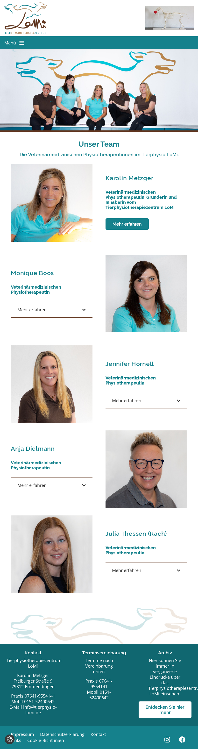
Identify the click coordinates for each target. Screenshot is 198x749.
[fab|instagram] (167, 739)
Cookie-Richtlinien (45, 740)
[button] (22, 42)
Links (16, 740)
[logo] (25, 18)
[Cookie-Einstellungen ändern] (9, 739)
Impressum (22, 734)
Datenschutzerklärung (62, 734)
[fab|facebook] (182, 739)
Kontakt (98, 734)
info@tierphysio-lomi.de (40, 709)
